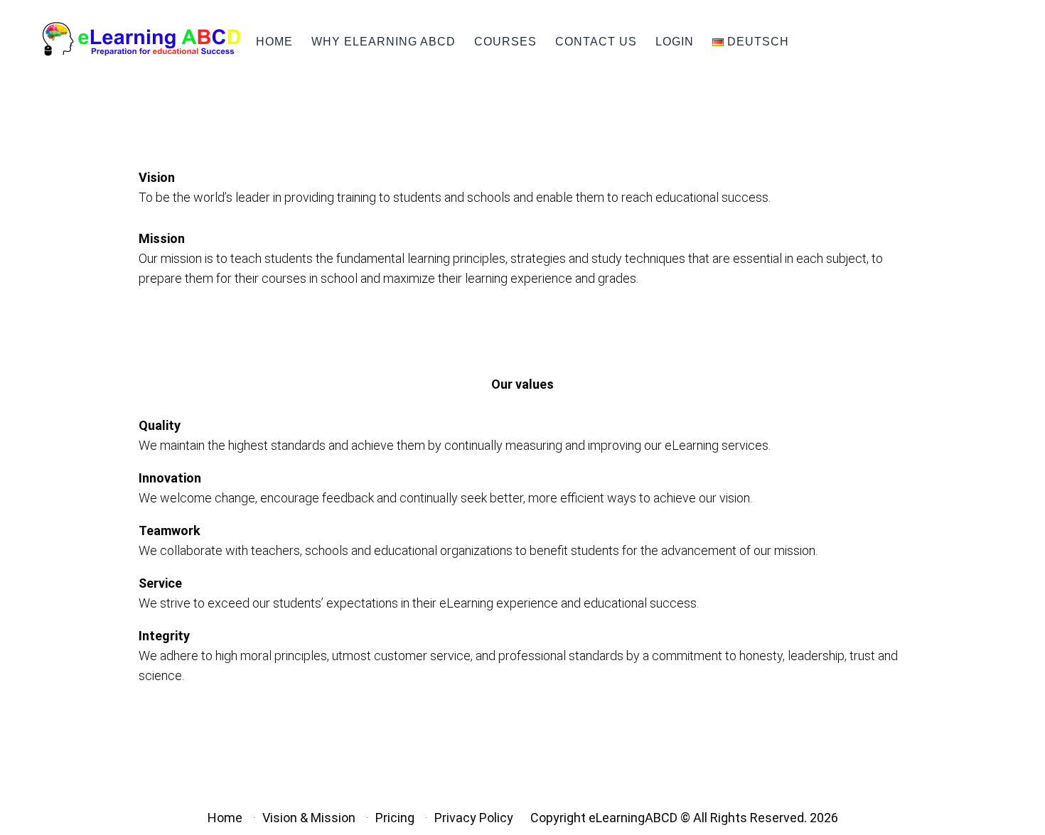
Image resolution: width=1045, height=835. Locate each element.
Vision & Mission (308, 817)
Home (225, 817)
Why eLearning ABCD (383, 42)
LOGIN (674, 42)
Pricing (394, 817)
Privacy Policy (473, 817)
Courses (505, 42)
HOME (274, 42)
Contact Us (596, 42)
